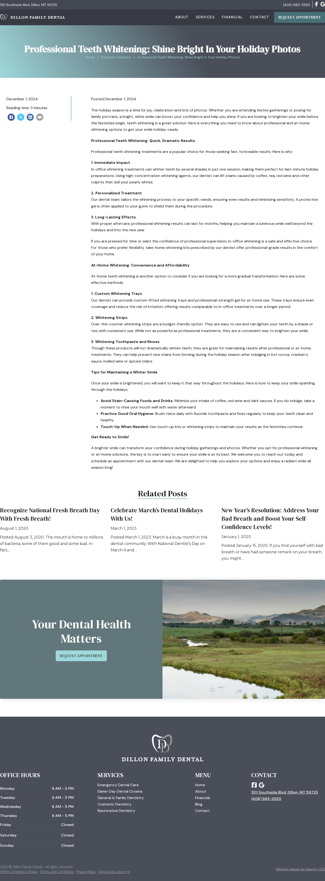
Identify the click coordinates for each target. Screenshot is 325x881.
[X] (20, 117)
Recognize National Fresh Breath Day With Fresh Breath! (50, 514)
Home (90, 57)
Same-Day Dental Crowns (120, 791)
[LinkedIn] (30, 117)
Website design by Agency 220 (300, 869)
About (182, 17)
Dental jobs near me (114, 871)
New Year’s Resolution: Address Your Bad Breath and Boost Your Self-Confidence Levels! (270, 518)
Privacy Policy (86, 871)
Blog (198, 804)
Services (205, 17)
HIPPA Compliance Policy (19, 871)
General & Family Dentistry (121, 797)
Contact (259, 17)
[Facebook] (11, 117)
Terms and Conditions (57, 871)
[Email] (39, 117)
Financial (232, 17)
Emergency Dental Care (118, 784)
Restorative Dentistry (116, 810)
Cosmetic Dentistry (116, 57)
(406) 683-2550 (296, 5)
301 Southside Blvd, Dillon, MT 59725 (28, 5)
